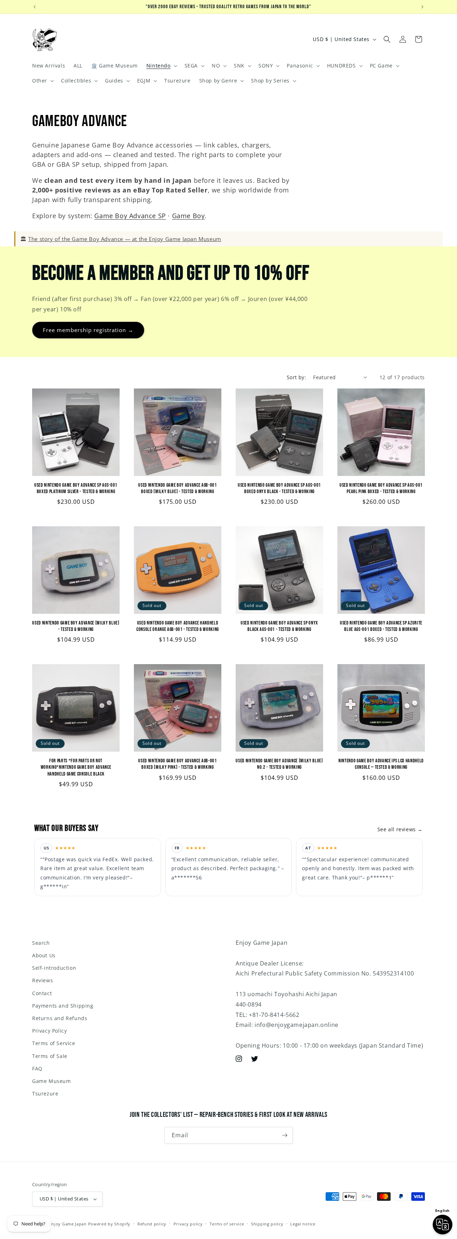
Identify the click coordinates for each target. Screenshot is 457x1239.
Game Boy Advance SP (130, 215)
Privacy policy (188, 1224)
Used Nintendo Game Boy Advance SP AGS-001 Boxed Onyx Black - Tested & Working (279, 488)
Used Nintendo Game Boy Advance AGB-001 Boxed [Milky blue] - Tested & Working (177, 488)
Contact (42, 993)
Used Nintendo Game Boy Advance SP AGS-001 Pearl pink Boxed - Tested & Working (381, 488)
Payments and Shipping (63, 1005)
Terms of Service (53, 1043)
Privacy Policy (49, 1030)
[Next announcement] (422, 7)
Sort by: (296, 377)
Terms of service (227, 1224)
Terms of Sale (49, 1056)
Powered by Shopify (109, 1224)
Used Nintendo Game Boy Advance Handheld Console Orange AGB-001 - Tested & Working (177, 626)
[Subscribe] (284, 1135)
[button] (161, 65)
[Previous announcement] (34, 7)
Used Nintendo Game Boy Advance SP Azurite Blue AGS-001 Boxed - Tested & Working (381, 626)
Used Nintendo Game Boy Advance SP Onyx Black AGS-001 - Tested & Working (279, 626)
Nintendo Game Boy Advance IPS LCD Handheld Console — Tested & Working (381, 764)
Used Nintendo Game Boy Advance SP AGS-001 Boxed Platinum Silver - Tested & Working (75, 488)
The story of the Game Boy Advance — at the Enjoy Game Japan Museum (124, 238)
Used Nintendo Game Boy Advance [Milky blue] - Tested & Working (75, 626)
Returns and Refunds (59, 1018)
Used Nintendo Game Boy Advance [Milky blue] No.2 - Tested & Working (279, 764)
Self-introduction (54, 967)
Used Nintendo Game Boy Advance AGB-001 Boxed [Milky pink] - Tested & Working (177, 764)
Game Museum (51, 1081)
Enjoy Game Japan (68, 1224)
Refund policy (151, 1224)
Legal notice (302, 1224)
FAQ (37, 1068)
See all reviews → (400, 829)
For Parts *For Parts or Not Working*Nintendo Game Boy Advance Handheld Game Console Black (76, 767)
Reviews (42, 980)
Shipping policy (267, 1224)
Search (41, 942)
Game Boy (188, 215)
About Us (44, 955)
